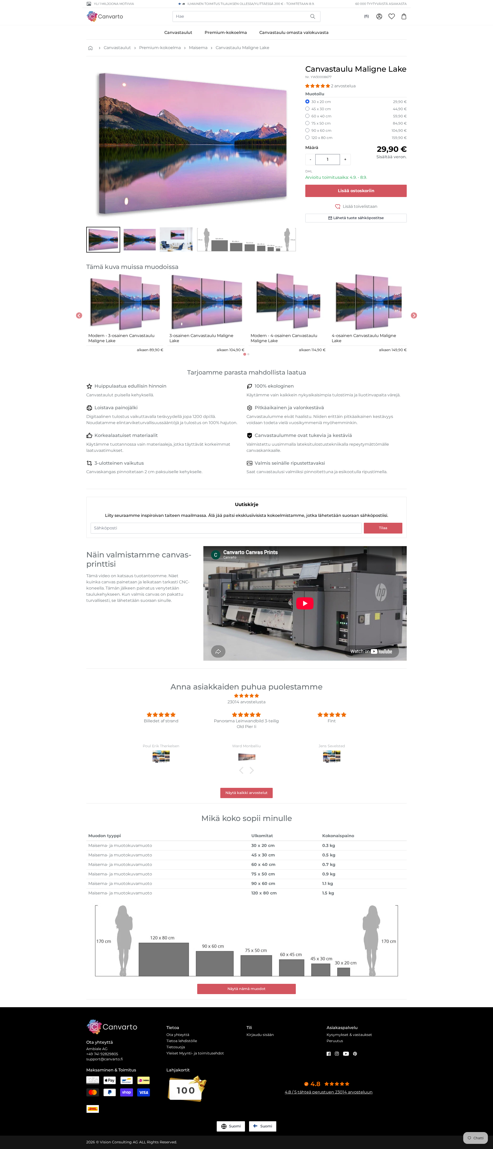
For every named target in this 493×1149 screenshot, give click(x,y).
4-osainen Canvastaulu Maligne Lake (364, 338)
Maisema (198, 47)
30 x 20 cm (321, 101)
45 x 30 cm (321, 109)
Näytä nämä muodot (246, 988)
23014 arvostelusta (246, 701)
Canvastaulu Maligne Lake (242, 47)
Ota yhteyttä (177, 1034)
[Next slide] (414, 315)
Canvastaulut (178, 32)
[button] (103, 240)
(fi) (366, 16)
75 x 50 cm (321, 123)
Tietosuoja (175, 1047)
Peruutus (335, 1041)
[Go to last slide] (79, 315)
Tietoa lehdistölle (181, 1041)
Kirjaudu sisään (260, 1034)
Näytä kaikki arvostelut (246, 792)
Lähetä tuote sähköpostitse (358, 218)
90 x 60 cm (321, 130)
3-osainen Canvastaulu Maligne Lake (201, 338)
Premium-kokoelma (226, 32)
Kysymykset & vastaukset (349, 1034)
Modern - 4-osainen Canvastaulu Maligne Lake (284, 338)
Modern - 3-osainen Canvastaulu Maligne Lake (121, 338)
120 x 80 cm (322, 137)
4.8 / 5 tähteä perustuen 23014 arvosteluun (329, 1092)
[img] (246, 696)
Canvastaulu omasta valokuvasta (294, 32)
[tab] (244, 354)
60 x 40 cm (321, 116)
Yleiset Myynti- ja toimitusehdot (195, 1053)
